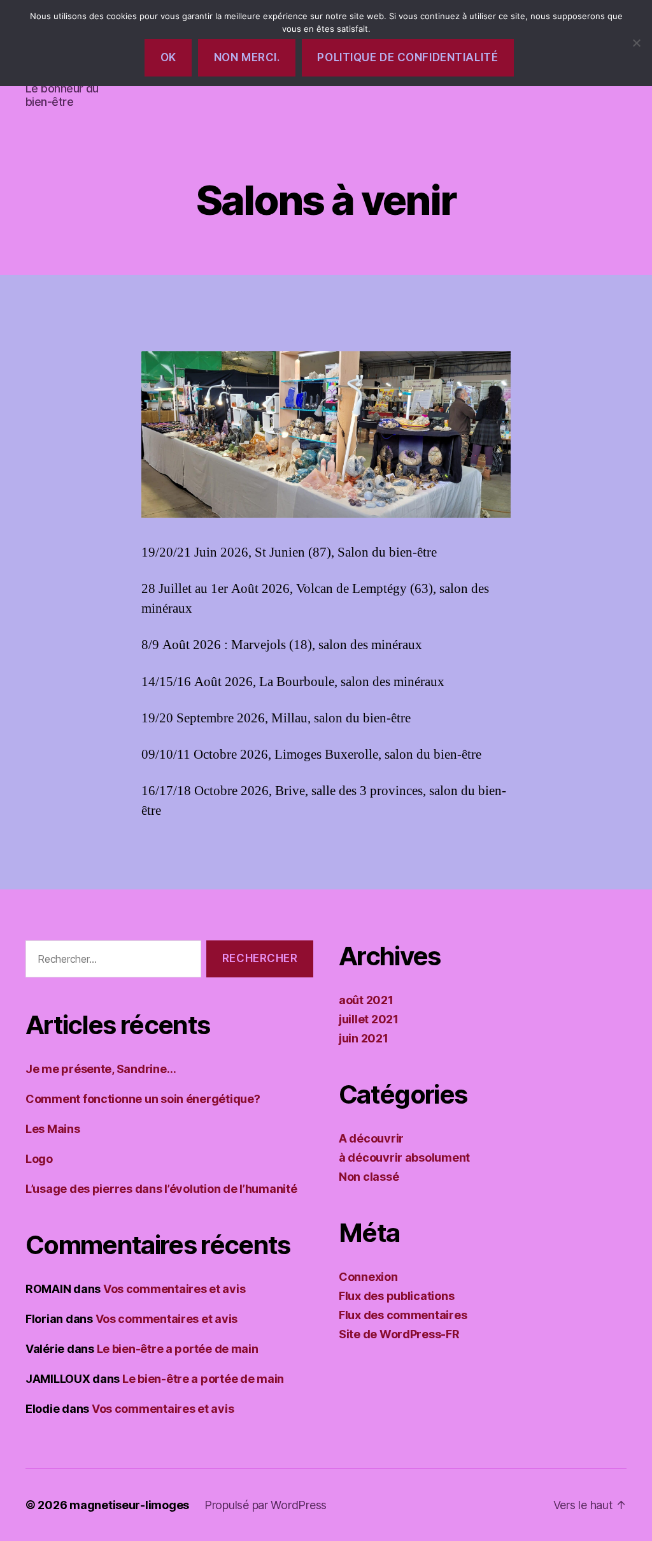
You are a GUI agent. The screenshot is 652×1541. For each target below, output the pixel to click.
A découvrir (371, 1138)
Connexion (368, 1276)
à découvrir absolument (404, 1157)
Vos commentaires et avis (174, 1289)
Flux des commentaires (403, 1315)
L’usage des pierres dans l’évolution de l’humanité (161, 1188)
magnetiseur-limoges (129, 1505)
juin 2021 (363, 1038)
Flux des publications (396, 1296)
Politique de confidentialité (407, 57)
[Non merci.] (636, 42)
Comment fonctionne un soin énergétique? (142, 1099)
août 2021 (366, 1000)
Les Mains (52, 1129)
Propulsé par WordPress (265, 1505)
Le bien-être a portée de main (178, 1348)
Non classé (369, 1176)
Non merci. (247, 57)
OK (168, 57)
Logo (39, 1158)
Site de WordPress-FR (399, 1334)
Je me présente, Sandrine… (100, 1069)
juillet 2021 (369, 1019)
